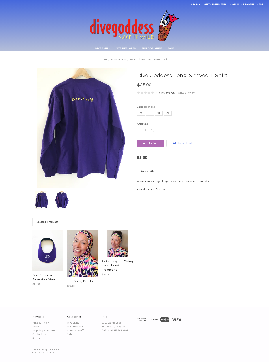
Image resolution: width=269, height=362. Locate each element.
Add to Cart (48, 250)
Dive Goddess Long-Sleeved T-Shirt (149, 59)
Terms (36, 326)
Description (148, 171)
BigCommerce (51, 349)
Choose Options (82, 253)
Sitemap (37, 338)
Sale (171, 48)
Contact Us (39, 334)
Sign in (234, 4)
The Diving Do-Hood (82, 281)
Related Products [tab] (47, 221)
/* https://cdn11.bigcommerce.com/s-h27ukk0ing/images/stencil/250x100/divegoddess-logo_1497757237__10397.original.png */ (134, 25)
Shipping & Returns (44, 330)
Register (248, 4)
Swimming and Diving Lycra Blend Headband (117, 265)
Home (104, 59)
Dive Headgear (125, 48)
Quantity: (142, 123)
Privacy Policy (40, 322)
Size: (146, 106)
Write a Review (186, 92)
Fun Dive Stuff (152, 48)
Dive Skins (102, 48)
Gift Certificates (215, 4)
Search (195, 4)
